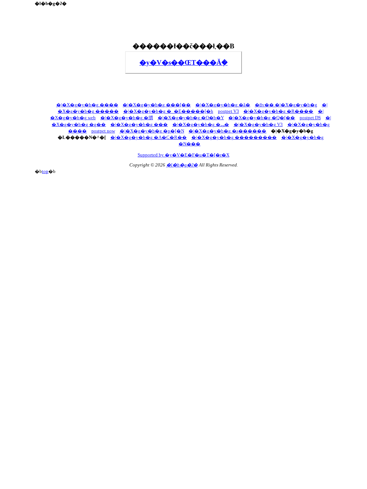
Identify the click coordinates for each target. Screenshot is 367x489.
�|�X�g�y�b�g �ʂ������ (227, 131)
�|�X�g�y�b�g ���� (87, 104)
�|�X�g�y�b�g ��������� (234, 137)
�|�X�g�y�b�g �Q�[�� (261, 117)
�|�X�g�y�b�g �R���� (278, 111)
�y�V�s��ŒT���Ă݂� (183, 62)
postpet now (103, 131)
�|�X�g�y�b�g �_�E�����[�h (168, 111)
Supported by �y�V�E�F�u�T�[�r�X (183, 155)
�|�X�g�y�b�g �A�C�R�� (148, 137)
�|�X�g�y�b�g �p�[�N (152, 131)
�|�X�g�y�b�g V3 (258, 124)
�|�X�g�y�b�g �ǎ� (222, 104)
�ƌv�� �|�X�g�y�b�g (286, 104)
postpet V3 (228, 111)
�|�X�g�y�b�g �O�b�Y (191, 117)
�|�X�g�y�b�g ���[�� (157, 104)
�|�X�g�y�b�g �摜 (126, 117)
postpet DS (310, 117)
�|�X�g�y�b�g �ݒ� (200, 124)
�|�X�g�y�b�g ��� (139, 124)
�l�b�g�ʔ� (182, 165)
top (45, 171)
